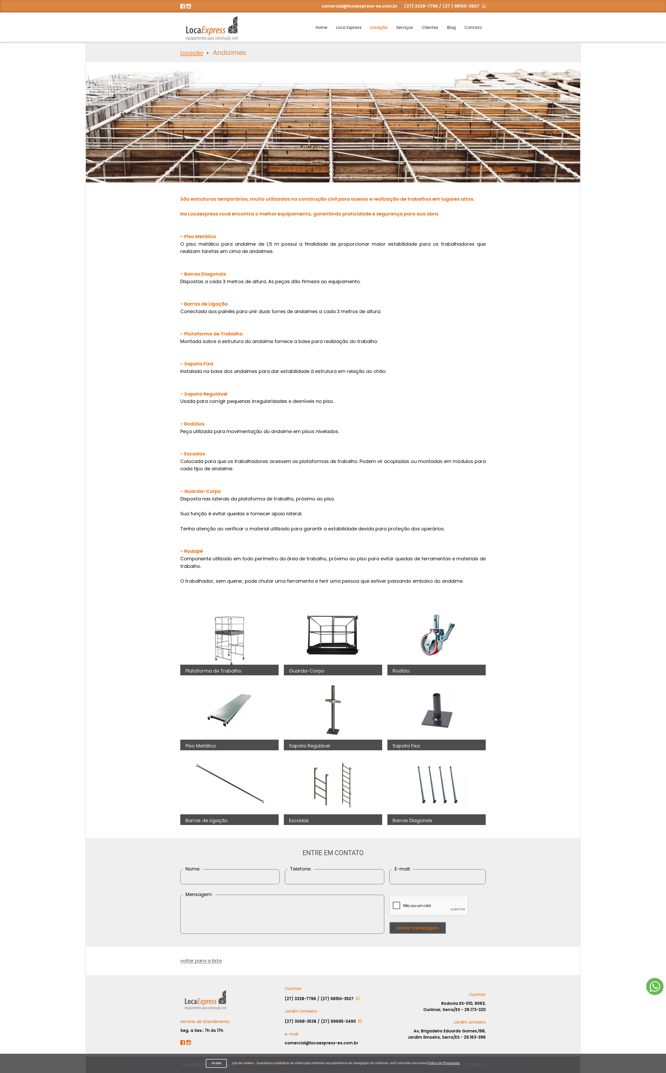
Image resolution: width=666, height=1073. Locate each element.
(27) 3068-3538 (300, 1021)
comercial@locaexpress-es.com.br (360, 6)
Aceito (216, 1063)
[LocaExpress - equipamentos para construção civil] (211, 27)
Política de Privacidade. (443, 1063)
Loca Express (349, 27)
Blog (451, 27)
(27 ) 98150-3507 (461, 6)
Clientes (430, 27)
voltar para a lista (201, 960)
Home (321, 27)
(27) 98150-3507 (338, 998)
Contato (473, 27)
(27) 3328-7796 (421, 6)
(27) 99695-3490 (339, 1021)
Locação (379, 27)
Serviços (404, 27)
